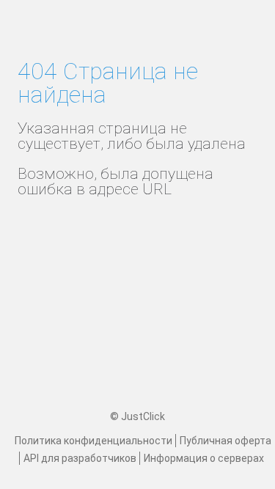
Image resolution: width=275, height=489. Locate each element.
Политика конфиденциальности (93, 440)
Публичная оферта (225, 440)
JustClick (143, 416)
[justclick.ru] (138, 33)
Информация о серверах (204, 458)
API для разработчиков (79, 458)
